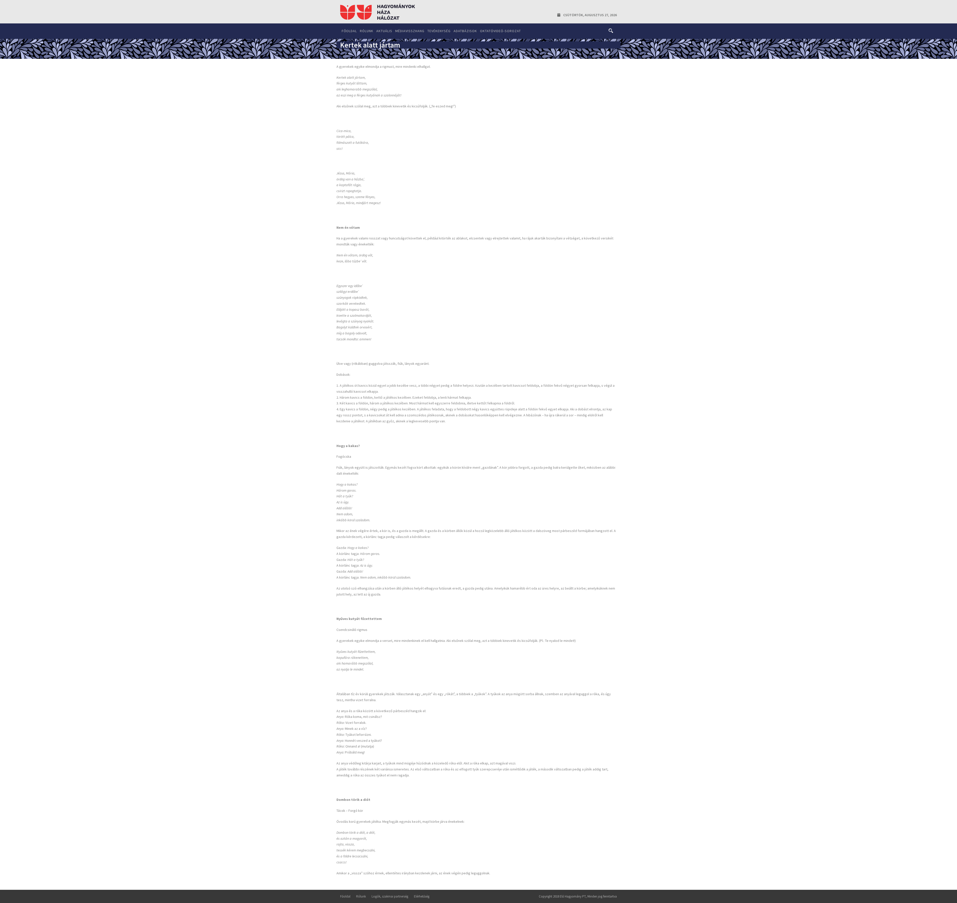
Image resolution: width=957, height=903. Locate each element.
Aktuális (384, 31)
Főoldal (349, 31)
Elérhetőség (421, 896)
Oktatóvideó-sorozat (500, 31)
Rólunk (366, 31)
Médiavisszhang (409, 31)
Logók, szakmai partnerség (390, 896)
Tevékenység (439, 31)
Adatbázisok (465, 31)
